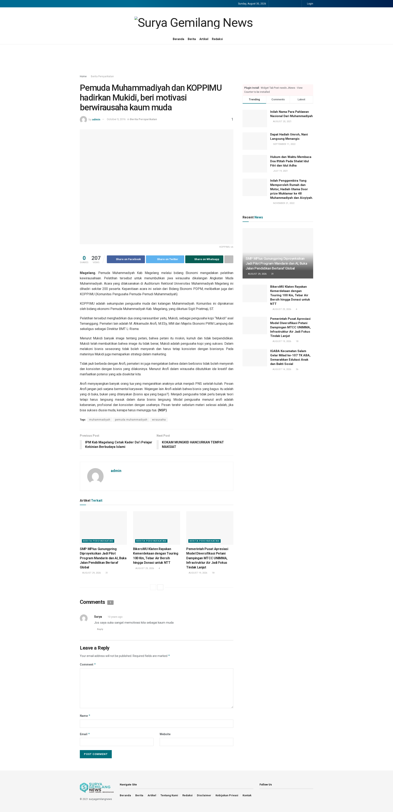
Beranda (178, 39)
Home (83, 76)
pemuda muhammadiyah (131, 419)
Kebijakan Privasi (227, 795)
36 (296, 369)
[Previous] (153, 587)
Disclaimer (204, 795)
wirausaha (159, 419)
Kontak (247, 795)
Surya (98, 616)
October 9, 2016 (116, 119)
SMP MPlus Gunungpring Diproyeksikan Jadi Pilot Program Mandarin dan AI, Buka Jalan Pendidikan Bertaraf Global (103, 558)
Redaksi (217, 39)
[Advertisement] (196, 59)
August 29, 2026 (91, 573)
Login (309, 3)
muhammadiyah (99, 419)
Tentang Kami (169, 795)
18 (212, 573)
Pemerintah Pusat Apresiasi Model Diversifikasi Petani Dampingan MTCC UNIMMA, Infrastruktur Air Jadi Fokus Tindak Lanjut (207, 558)
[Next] (160, 587)
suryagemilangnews (100, 799)
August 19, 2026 (197, 573)
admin (96, 119)
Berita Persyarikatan (102, 76)
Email (85, 734)
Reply (100, 629)
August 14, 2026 (281, 369)
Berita (192, 39)
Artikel (203, 39)
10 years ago (115, 616)
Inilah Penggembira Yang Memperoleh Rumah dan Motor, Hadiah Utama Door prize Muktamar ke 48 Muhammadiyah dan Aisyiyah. (291, 189)
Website (165, 734)
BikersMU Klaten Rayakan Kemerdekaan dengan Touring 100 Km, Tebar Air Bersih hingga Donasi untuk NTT (290, 295)
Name (85, 716)
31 (106, 573)
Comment (88, 664)
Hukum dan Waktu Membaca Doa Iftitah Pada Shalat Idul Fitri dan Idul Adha (290, 161)
